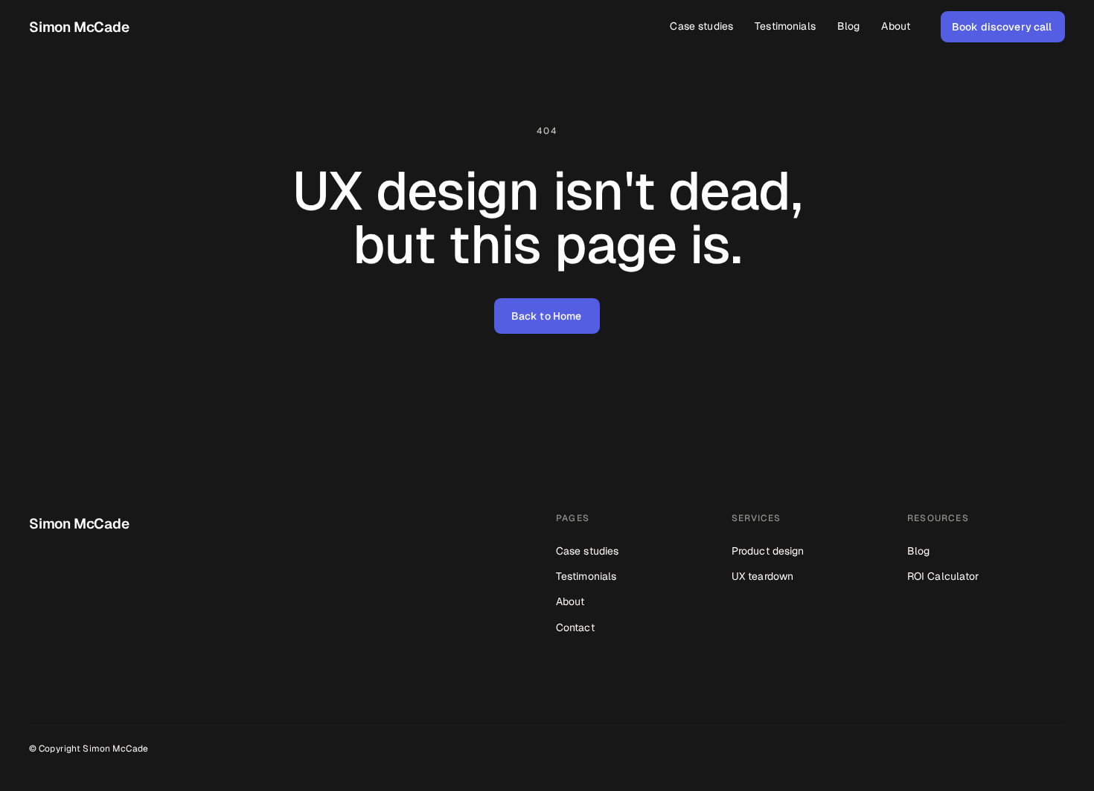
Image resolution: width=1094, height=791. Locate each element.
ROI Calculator (943, 576)
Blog (918, 551)
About (570, 601)
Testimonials (586, 576)
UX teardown (762, 576)
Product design (768, 551)
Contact (575, 627)
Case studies (587, 551)
